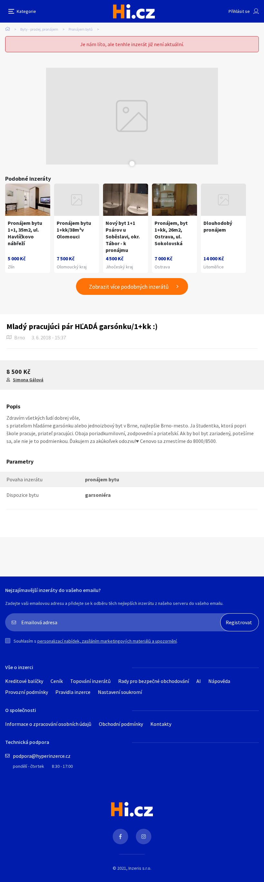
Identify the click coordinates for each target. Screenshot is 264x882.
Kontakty (160, 724)
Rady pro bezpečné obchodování (153, 681)
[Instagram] (143, 836)
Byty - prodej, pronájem (39, 29)
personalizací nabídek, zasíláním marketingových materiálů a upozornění (107, 641)
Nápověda (219, 681)
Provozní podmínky (26, 692)
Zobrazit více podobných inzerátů (129, 286)
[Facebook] (120, 836)
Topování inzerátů (90, 681)
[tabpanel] (132, 116)
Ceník (57, 681)
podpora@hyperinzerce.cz (42, 756)
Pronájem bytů (81, 29)
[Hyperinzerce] (134, 11)
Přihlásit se (239, 11)
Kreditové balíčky (24, 681)
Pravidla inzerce (72, 692)
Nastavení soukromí (120, 692)
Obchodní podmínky (121, 724)
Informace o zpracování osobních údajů (48, 724)
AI (198, 681)
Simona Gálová (28, 380)
